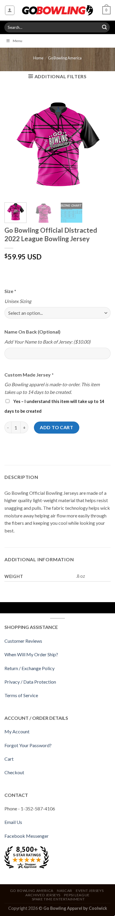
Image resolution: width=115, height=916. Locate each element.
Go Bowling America (65, 58)
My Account (16, 731)
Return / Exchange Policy (29, 668)
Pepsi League (76, 895)
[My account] (10, 10)
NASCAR (64, 890)
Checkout (14, 772)
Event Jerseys (90, 890)
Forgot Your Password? (28, 745)
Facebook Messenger (26, 836)
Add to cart (56, 427)
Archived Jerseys (42, 895)
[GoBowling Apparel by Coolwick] (57, 10)
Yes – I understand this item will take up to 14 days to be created (54, 406)
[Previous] (14, 145)
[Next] (101, 145)
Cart (9, 759)
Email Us (13, 822)
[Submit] (104, 27)
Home (38, 58)
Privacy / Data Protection (30, 681)
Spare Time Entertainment (58, 899)
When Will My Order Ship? (31, 654)
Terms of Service (21, 695)
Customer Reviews (23, 641)
